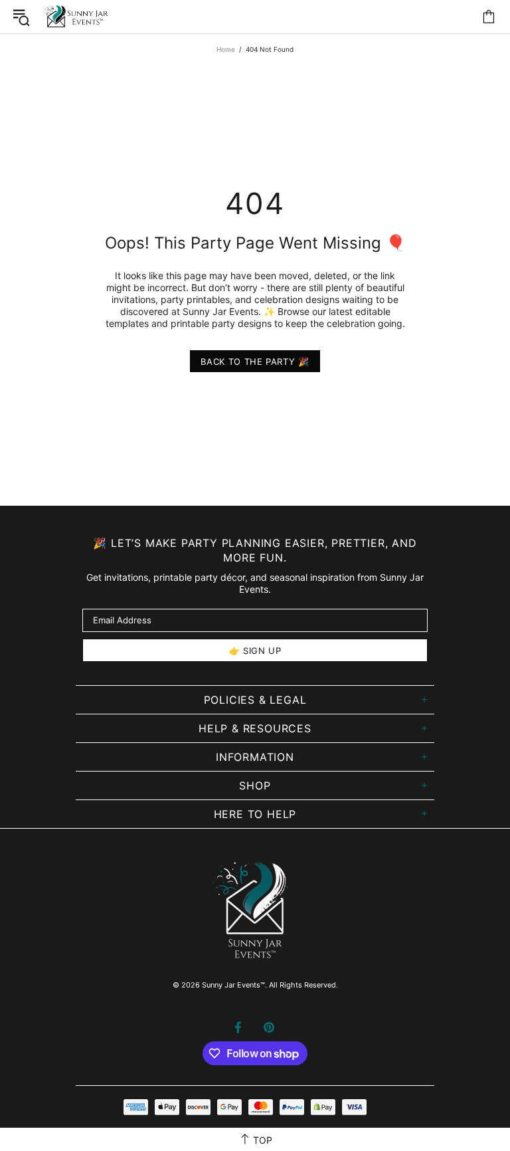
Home (225, 49)
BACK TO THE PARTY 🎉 (255, 361)
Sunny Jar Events (76, 16)
